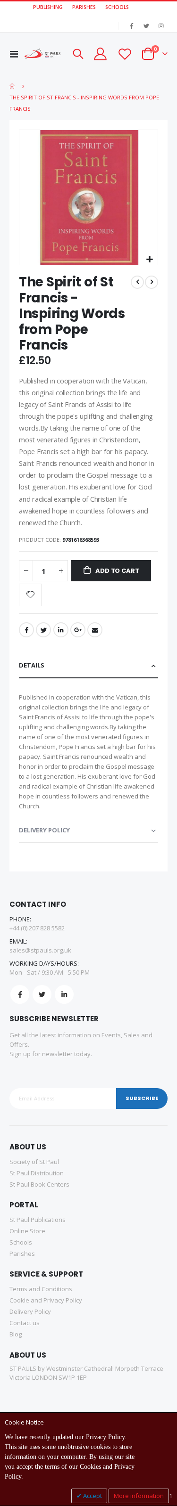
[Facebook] (132, 26)
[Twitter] (146, 26)
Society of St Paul (34, 1161)
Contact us (24, 1323)
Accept (92, 1495)
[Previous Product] (137, 282)
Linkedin (64, 994)
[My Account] (100, 54)
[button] (149, 260)
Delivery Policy (44, 830)
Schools (20, 1242)
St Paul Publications (37, 1219)
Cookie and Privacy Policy (45, 1300)
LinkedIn (60, 629)
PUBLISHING (48, 7)
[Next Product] (151, 282)
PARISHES (84, 7)
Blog (15, 1334)
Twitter (43, 629)
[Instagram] (161, 26)
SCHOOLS (117, 7)
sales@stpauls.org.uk (40, 950)
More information (139, 1495)
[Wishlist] (124, 54)
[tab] (88, 665)
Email (94, 629)
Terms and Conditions (40, 1289)
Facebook (26, 629)
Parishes (22, 1253)
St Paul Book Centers (39, 1184)
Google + (77, 629)
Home (12, 86)
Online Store (27, 1231)
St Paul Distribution (36, 1173)
